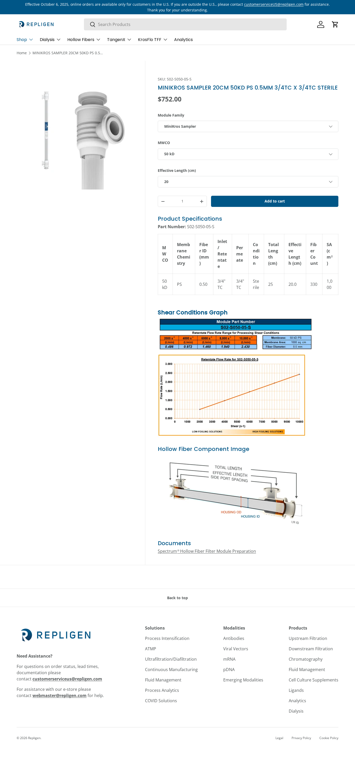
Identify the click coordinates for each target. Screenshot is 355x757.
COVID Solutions (161, 701)
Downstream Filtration (311, 649)
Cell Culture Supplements (313, 680)
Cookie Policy (328, 738)
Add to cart (275, 201)
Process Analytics (162, 690)
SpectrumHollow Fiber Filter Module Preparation (207, 551)
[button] (335, 24)
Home (22, 52)
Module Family (171, 115)
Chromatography (306, 659)
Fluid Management (163, 680)
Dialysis (47, 40)
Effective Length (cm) (177, 170)
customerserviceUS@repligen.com (274, 4)
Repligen (34, 738)
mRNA (229, 659)
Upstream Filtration (308, 638)
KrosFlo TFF (149, 40)
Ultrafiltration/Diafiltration (171, 659)
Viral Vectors (235, 649)
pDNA (229, 669)
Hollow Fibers (80, 40)
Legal (279, 738)
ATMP (150, 649)
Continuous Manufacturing (171, 669)
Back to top (177, 597)
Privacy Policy (301, 738)
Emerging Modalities (243, 680)
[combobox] (185, 24)
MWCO (164, 142)
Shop (22, 40)
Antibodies (233, 638)
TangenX (116, 40)
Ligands (296, 690)
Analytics (183, 40)
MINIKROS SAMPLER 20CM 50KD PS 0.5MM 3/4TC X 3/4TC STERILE (68, 52)
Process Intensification (167, 638)
